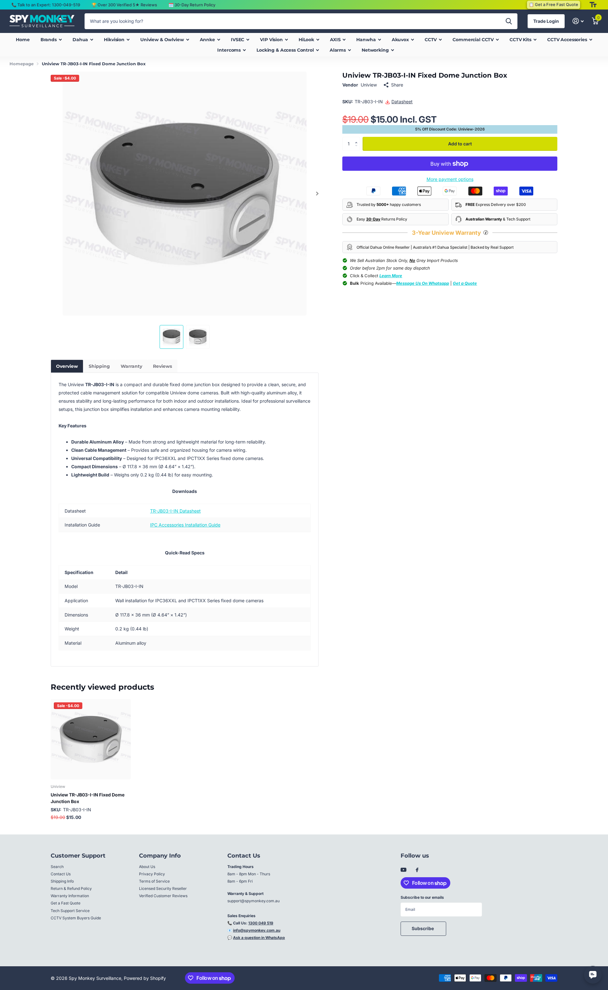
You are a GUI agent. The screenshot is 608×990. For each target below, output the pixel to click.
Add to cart (460, 143)
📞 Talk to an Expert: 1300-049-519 (45, 4)
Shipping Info (62, 881)
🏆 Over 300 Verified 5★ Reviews (124, 4)
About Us (147, 866)
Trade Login (546, 21)
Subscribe (423, 928)
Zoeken (508, 21)
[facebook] (417, 870)
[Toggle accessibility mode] (593, 5)
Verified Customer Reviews (163, 895)
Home (22, 39)
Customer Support (78, 855)
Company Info (160, 855)
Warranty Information (70, 895)
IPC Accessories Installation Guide (185, 524)
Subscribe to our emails (422, 897)
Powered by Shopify (145, 978)
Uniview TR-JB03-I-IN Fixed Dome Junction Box (87, 798)
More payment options (450, 179)
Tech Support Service (70, 910)
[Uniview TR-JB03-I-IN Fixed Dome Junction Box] (91, 739)
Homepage (22, 63)
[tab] (67, 366)
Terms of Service (154, 881)
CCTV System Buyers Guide (76, 918)
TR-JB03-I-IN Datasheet (175, 511)
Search (57, 866)
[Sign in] (578, 21)
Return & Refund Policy (71, 888)
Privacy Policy (152, 874)
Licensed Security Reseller (163, 888)
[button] (317, 194)
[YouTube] (403, 870)
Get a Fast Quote (65, 903)
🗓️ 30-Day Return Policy (191, 4)
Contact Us (61, 874)
